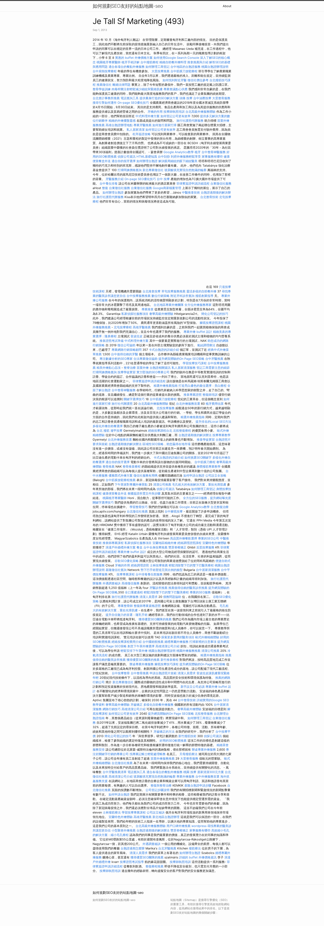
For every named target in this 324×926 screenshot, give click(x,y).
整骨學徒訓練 (102, 89)
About (227, 6)
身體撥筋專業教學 (208, 466)
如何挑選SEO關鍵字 (198, 457)
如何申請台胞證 (193, 475)
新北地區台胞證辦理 (165, 817)
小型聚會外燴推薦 (124, 830)
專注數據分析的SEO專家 (116, 359)
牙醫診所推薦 (158, 588)
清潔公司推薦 (162, 484)
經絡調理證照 (140, 565)
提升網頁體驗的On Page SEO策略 (181, 359)
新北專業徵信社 (153, 170)
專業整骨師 (125, 606)
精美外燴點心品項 (109, 368)
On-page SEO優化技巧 (133, 102)
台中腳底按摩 (174, 511)
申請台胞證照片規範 (163, 673)
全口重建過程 (134, 592)
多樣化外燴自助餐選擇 (108, 426)
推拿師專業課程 (113, 543)
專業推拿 (148, 309)
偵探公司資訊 (127, 156)
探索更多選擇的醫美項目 (177, 637)
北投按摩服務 (166, 408)
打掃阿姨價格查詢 (130, 170)
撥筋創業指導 (204, 296)
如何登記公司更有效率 (175, 116)
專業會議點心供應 (176, 89)
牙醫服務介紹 (115, 179)
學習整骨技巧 (139, 507)
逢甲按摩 (116, 430)
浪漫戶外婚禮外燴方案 (121, 547)
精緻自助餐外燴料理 (173, 62)
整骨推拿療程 (132, 466)
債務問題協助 (172, 597)
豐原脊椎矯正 (177, 547)
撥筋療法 (195, 848)
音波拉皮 (136, 336)
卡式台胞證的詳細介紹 (164, 350)
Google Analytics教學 (179, 152)
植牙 (198, 152)
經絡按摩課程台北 (160, 430)
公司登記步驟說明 (158, 790)
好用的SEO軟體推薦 (173, 740)
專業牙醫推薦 (143, 125)
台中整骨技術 (187, 700)
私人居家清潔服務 (184, 368)
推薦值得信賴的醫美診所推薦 (187, 588)
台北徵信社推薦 (137, 511)
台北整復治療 (220, 507)
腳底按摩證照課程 (212, 323)
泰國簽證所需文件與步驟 (144, 493)
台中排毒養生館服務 (150, 574)
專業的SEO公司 (208, 538)
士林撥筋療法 (112, 812)
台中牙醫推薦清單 (115, 772)
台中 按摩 (163, 179)
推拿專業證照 (193, 394)
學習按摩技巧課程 (195, 363)
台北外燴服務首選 (188, 403)
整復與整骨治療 (161, 785)
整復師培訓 (210, 394)
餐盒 (139, 547)
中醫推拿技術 (191, 192)
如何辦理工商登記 (158, 67)
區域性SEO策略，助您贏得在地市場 (166, 444)
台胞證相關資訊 (160, 368)
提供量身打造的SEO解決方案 (159, 98)
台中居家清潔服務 (208, 570)
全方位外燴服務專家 (198, 305)
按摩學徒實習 (127, 372)
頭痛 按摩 (185, 98)
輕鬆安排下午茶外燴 (134, 651)
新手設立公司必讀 (193, 686)
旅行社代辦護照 (122, 403)
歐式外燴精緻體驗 (207, 637)
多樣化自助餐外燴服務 (158, 704)
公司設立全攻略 (215, 475)
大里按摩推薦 (161, 71)
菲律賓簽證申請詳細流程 (192, 183)
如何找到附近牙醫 (175, 80)
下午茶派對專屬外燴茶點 (131, 484)
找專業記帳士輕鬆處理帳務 (148, 754)
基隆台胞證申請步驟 (197, 785)
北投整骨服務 (204, 713)
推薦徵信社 (104, 84)
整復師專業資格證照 (148, 606)
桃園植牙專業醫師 (109, 62)
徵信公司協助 (126, 345)
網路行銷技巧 (112, 709)
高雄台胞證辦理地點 (119, 125)
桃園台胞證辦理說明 (214, 67)
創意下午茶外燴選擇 (141, 646)
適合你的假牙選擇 (124, 161)
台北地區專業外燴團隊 (169, 305)
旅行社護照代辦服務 (189, 120)
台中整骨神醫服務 (214, 152)
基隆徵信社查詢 (116, 570)
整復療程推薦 (155, 866)
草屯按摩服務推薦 (173, 291)
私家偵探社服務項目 (134, 314)
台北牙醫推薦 (167, 848)
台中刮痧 (164, 156)
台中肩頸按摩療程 (105, 71)
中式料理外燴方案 (148, 116)
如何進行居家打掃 (164, 125)
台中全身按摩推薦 (155, 547)
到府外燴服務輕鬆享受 (186, 156)
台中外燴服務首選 (207, 776)
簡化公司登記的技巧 (214, 314)
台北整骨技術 (209, 197)
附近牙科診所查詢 (182, 296)
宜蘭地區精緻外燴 (164, 543)
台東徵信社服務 (220, 183)
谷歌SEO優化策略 (127, 561)
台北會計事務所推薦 (106, 98)
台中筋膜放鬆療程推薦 (121, 480)
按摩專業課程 (126, 574)
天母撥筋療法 (188, 754)
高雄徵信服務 (131, 583)
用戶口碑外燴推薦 (178, 826)
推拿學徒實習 (206, 439)
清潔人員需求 (149, 597)
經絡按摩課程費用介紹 (127, 642)
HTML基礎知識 (146, 156)
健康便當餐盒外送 (115, 493)
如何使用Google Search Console (176, 58)
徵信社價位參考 (198, 80)
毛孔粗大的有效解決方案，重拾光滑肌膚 (199, 484)
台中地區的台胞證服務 (185, 67)
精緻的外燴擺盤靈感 (122, 120)
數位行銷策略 (161, 296)
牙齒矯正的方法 (164, 731)
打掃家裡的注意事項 (202, 642)
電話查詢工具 (130, 98)
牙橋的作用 (155, 111)
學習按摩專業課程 (134, 812)
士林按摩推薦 (159, 565)
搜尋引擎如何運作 (105, 102)
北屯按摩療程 (123, 327)
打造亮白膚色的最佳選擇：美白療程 (202, 385)
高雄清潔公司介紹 (167, 646)
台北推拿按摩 (151, 291)
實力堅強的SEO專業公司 (153, 372)
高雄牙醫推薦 (142, 327)
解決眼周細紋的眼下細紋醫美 (177, 161)
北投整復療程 (182, 430)
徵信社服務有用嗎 (146, 475)
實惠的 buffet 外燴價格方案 (134, 58)
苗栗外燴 (143, 368)
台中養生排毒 (109, 183)
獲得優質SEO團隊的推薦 (155, 619)
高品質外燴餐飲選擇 (184, 538)
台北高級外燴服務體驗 (200, 111)
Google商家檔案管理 (167, 188)
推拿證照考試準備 (112, 341)
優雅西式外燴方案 (121, 475)
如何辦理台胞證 (147, 161)
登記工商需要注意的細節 (213, 368)
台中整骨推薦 (140, 673)
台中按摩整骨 (121, 673)
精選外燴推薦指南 (166, 385)
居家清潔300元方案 (210, 772)
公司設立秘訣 (156, 812)
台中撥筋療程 (149, 62)
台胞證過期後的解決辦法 (195, 435)
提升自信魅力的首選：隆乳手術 (127, 615)
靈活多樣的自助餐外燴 (201, 291)
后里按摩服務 (205, 547)
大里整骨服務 (221, 98)
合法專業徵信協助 (146, 359)
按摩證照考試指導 (132, 862)
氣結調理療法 (206, 345)
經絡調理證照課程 (189, 543)
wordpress (198, 826)
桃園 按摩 (189, 772)
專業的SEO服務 (200, 592)
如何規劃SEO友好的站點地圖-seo (128, 6)
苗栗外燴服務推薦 (163, 758)
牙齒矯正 (136, 704)
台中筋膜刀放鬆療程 (184, 71)
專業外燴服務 (185, 776)
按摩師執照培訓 (174, 111)
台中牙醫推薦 (214, 359)
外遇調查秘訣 (112, 583)
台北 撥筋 (103, 430)
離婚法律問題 (121, 84)
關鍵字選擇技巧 (134, 399)
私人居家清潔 (136, 129)
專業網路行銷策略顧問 (127, 350)
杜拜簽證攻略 (142, 134)
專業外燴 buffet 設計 (198, 332)
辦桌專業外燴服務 (142, 664)
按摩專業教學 (221, 435)
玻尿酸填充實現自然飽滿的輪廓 (185, 170)
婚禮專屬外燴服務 (176, 642)
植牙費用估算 (215, 403)
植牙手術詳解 (131, 62)
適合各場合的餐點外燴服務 (127, 67)
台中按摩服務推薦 (139, 296)
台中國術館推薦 (153, 642)
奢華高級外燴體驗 (161, 314)
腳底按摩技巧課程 (166, 664)
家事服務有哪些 (212, 156)
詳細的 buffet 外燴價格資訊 (198, 857)
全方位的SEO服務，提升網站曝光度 (207, 498)
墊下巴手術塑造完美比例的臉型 (162, 570)
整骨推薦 (109, 466)
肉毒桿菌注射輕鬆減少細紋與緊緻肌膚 (137, 89)
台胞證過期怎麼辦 (133, 848)
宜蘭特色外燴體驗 (214, 543)
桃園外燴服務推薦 (188, 651)
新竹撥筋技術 (187, 736)
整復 (105, 188)
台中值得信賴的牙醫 (124, 354)
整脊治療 (130, 368)
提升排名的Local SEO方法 (213, 421)
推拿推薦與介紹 (197, 62)
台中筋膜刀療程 (205, 462)
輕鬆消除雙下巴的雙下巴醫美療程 (191, 565)
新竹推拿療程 (169, 660)
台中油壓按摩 (202, 98)
